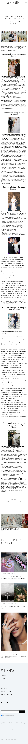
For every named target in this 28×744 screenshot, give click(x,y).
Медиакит (4, 678)
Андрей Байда (18, 490)
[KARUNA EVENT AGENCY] (14, 529)
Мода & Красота (11, 8)
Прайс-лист (4, 685)
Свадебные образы (7, 213)
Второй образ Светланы (8, 257)
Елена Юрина (20, 446)
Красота (19, 8)
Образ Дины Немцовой (8, 135)
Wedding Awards (6, 691)
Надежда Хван (20, 76)
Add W (3, 698)
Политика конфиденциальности (8, 739)
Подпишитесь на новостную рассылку (13, 708)
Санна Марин (5, 447)
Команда (4, 681)
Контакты (4, 688)
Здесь (2, 106)
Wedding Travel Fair (7, 694)
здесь (15, 301)
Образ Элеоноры (6, 336)
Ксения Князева (21, 134)
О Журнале (4, 675)
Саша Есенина (20, 212)
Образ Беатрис (7, 77)
